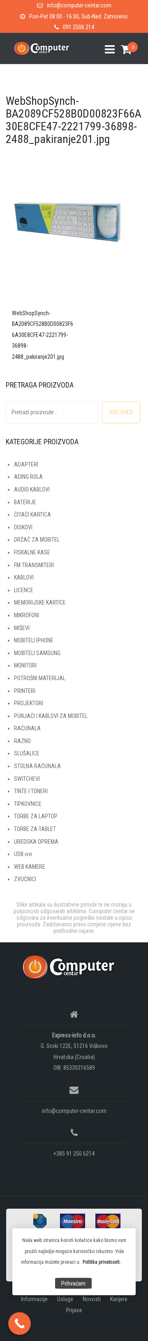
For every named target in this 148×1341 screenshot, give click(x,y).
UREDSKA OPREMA (36, 841)
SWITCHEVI (27, 779)
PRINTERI (24, 691)
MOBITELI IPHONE (33, 640)
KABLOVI (24, 577)
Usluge (65, 1299)
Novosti (92, 1299)
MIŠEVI (22, 628)
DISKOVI (23, 527)
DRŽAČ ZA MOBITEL (37, 539)
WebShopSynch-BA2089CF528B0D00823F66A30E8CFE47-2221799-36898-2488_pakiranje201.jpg (42, 335)
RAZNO (22, 741)
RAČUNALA (27, 728)
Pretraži (121, 412)
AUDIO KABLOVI (32, 489)
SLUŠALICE (26, 753)
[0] (123, 49)
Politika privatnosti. (102, 1262)
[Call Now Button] (19, 1323)
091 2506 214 (78, 27)
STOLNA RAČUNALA (37, 766)
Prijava (74, 1310)
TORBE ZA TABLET (35, 829)
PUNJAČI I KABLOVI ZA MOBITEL (51, 716)
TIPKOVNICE (28, 804)
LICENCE (23, 590)
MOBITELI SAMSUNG (37, 653)
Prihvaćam (73, 1283)
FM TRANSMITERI (34, 565)
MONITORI (25, 665)
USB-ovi (23, 854)
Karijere (118, 1299)
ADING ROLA (28, 476)
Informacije (34, 1299)
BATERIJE (25, 502)
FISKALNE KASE (32, 552)
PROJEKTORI (28, 703)
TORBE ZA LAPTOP (36, 816)
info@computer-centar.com (79, 5)
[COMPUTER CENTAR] (71, 966)
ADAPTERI (26, 464)
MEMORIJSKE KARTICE (40, 602)
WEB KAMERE (29, 866)
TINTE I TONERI (31, 791)
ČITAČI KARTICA (32, 514)
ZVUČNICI (25, 879)
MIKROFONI (26, 615)
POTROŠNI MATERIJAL (39, 678)
